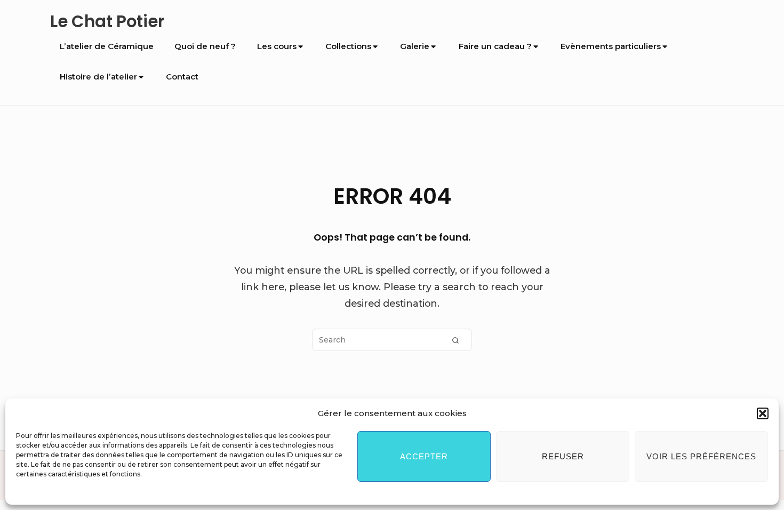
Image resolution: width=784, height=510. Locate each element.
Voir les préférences (701, 456)
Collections (348, 46)
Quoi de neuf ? (205, 46)
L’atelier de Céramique (107, 46)
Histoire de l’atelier (98, 76)
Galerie (414, 46)
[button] (762, 413)
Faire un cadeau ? (495, 46)
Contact (182, 76)
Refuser (563, 456)
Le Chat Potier (107, 21)
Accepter (424, 456)
